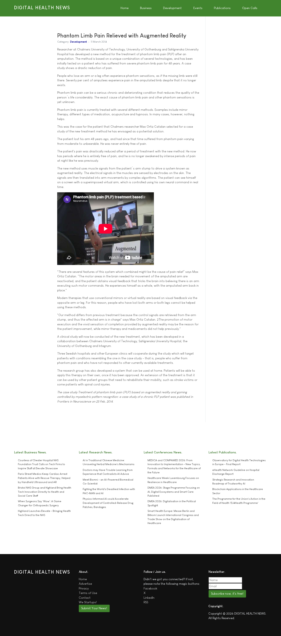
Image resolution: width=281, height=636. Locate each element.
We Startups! (88, 602)
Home (83, 579)
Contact (85, 597)
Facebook (150, 588)
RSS (146, 602)
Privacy (84, 588)
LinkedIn (149, 597)
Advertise (85, 583)
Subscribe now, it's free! (227, 593)
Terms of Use (88, 593)
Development (78, 41)
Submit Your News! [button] (94, 608)
